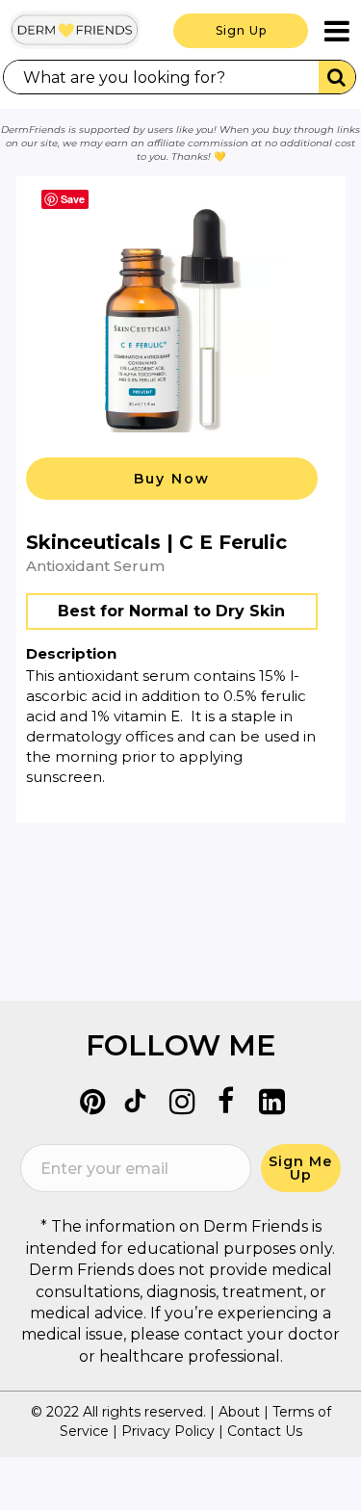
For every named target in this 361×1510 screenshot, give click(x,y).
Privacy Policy (168, 1431)
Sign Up (241, 30)
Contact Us (264, 1431)
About (239, 1411)
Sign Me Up (300, 1168)
